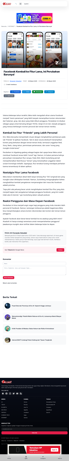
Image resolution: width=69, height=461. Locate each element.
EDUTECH (4, 410)
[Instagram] (10, 393)
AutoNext (26, 412)
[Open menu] (20, 4)
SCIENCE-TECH (5, 415)
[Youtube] (17, 393)
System (26, 4)
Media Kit (16, 440)
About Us (3, 440)
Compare (48, 407)
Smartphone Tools (51, 402)
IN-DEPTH (4, 407)
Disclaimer (21, 440)
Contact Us (9, 440)
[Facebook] (6, 393)
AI (2, 402)
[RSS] (20, 393)
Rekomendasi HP (50, 404)
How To (26, 407)
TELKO (3, 404)
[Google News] (2, 393)
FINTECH (3, 412)
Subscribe (34, 432)
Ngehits (26, 410)
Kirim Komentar (8, 277)
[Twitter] (13, 393)
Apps (25, 415)
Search (48, 412)
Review (26, 404)
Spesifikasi (49, 410)
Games (25, 417)
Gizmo (25, 402)
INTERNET (11, 26)
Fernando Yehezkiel (15, 81)
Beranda (3, 26)
